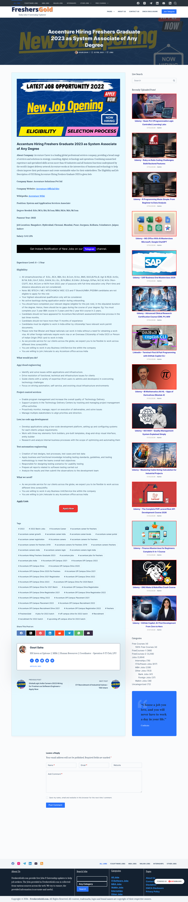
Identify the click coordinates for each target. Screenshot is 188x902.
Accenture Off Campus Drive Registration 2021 (39, 592)
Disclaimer (151, 884)
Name (51, 765)
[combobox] (152, 80)
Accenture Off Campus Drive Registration (80, 587)
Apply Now (68, 508)
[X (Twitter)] (31, 633)
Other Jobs (84, 3)
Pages (109, 11)
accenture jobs (67, 555)
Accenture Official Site (47, 188)
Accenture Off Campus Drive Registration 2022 (85, 592)
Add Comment (55, 774)
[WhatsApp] (79, 633)
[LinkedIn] (157, 3)
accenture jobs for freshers (90, 555)
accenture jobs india (27, 560)
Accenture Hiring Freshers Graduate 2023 (36, 555)
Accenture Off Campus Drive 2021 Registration (39, 576)
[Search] (175, 3)
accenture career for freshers (83, 529)
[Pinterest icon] (52, 660)
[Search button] (174, 80)
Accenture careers (57, 539)
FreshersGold (24, 614)
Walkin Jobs (58, 3)
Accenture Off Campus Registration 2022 (82, 608)
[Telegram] (151, 3)
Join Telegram (169, 11)
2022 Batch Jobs (37, 529)
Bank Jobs (143, 674)
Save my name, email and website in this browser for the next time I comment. (80, 798)
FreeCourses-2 (139, 654)
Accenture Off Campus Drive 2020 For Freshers (39, 571)
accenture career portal (106, 534)
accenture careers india (29, 550)
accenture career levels (80, 534)
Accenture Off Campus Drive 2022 (79, 576)
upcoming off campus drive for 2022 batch (66, 619)
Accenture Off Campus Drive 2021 (80, 571)
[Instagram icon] (47, 660)
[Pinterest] (41, 633)
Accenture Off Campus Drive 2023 (33, 582)
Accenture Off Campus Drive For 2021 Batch (38, 587)
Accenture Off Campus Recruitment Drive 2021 (39, 608)
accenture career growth (29, 534)
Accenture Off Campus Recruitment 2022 (76, 603)
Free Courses (101, 3)
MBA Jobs (45, 3)
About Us (122, 11)
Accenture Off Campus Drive (31, 566)
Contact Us (134, 11)
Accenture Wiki (37, 196)
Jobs (111, 52)
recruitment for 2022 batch (30, 619)
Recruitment (98, 614)
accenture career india (55, 534)
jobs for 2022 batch (45, 614)
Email (84, 765)
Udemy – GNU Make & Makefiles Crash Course (154, 587)
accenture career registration (31, 539)
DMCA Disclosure (150, 11)
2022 (21, 529)
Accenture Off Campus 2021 (54, 560)
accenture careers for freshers (84, 539)
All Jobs (17, 3)
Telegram (89, 249)
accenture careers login (55, 550)
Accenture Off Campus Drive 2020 (64, 566)
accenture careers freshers (103, 545)
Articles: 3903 (35, 666)
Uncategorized (139, 684)
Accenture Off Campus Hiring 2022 (34, 598)
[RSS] (170, 3)
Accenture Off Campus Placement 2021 (72, 598)
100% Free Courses (144, 647)
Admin (159, 128)
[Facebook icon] (32, 660)
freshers (109, 608)
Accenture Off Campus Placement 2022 (36, 603)
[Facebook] (138, 3)
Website (117, 765)
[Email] (163, 3)
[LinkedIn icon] (37, 660)
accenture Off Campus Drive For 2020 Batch (73, 582)
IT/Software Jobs (31, 3)
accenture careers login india (83, 550)
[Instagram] (144, 3)
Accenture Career (57, 529)
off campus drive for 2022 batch (73, 614)
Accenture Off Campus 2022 (84, 560)
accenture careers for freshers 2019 (71, 545)
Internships (71, 3)
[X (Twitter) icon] (42, 660)
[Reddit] (60, 633)
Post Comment (55, 805)
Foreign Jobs (144, 677)
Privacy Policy (153, 891)
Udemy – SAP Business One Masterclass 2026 (154, 277)
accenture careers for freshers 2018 (34, 545)
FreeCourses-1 (139, 650)
